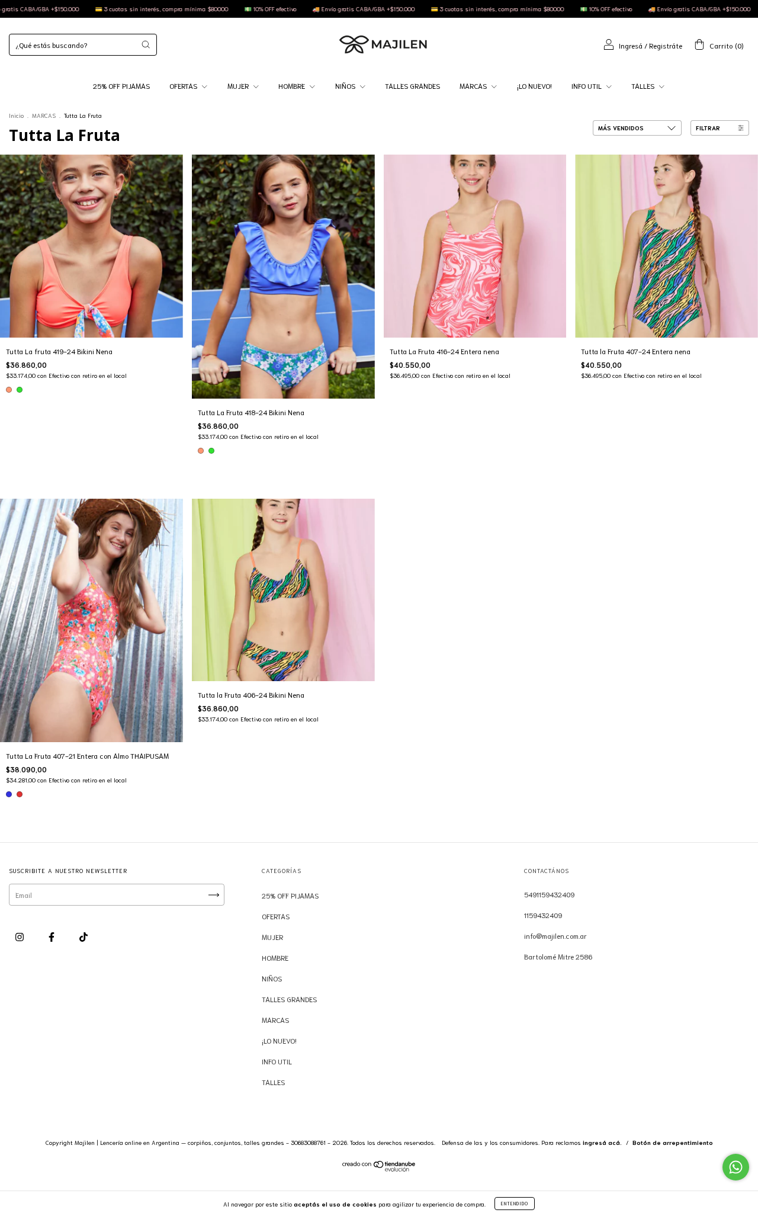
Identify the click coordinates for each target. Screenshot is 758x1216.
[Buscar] (146, 44)
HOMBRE (292, 85)
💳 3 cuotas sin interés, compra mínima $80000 (101, 8)
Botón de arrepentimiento (672, 1142)
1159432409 (543, 914)
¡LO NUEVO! (534, 85)
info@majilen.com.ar (555, 935)
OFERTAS (184, 85)
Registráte (665, 45)
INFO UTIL (587, 85)
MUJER (238, 85)
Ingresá (631, 45)
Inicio (16, 115)
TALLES (643, 85)
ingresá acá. (602, 1142)
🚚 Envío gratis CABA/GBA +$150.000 (303, 8)
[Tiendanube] (379, 1168)
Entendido (514, 1203)
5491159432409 (549, 894)
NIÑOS (346, 85)
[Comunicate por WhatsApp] (735, 1167)
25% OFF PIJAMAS (121, 85)
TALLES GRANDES (412, 85)
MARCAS (474, 85)
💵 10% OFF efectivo (210, 8)
